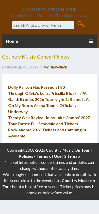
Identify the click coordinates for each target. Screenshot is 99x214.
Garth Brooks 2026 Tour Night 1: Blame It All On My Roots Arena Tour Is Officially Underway (49, 105)
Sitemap (72, 156)
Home (12, 41)
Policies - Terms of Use (40, 156)
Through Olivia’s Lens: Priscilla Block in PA (47, 93)
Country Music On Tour (68, 150)
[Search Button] (81, 24)
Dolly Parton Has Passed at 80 (36, 87)
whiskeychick (55, 66)
